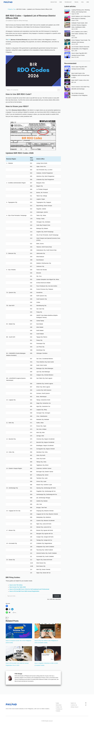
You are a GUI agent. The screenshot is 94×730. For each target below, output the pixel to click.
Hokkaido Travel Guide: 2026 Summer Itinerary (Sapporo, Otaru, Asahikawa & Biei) (79, 25)
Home (57, 703)
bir (7, 618)
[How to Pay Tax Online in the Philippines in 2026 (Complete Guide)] (48, 637)
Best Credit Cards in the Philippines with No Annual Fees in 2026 (80, 75)
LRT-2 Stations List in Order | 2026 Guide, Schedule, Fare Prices (79, 33)
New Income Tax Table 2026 (17, 587)
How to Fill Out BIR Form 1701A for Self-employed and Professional (29, 589)
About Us (73, 703)
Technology (68, 2)
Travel (76, 2)
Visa (82, 2)
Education (54, 2)
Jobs (87, 2)
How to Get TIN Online (16, 585)
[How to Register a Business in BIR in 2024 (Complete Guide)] (48, 660)
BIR (9, 39)
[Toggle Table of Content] (57, 90)
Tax (14, 9)
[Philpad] (8, 2)
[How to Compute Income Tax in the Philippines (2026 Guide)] (19, 637)
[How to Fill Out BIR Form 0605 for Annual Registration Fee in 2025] (19, 660)
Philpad (10, 9)
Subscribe (56, 596)
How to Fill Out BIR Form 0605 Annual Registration (24, 591)
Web (60, 2)
